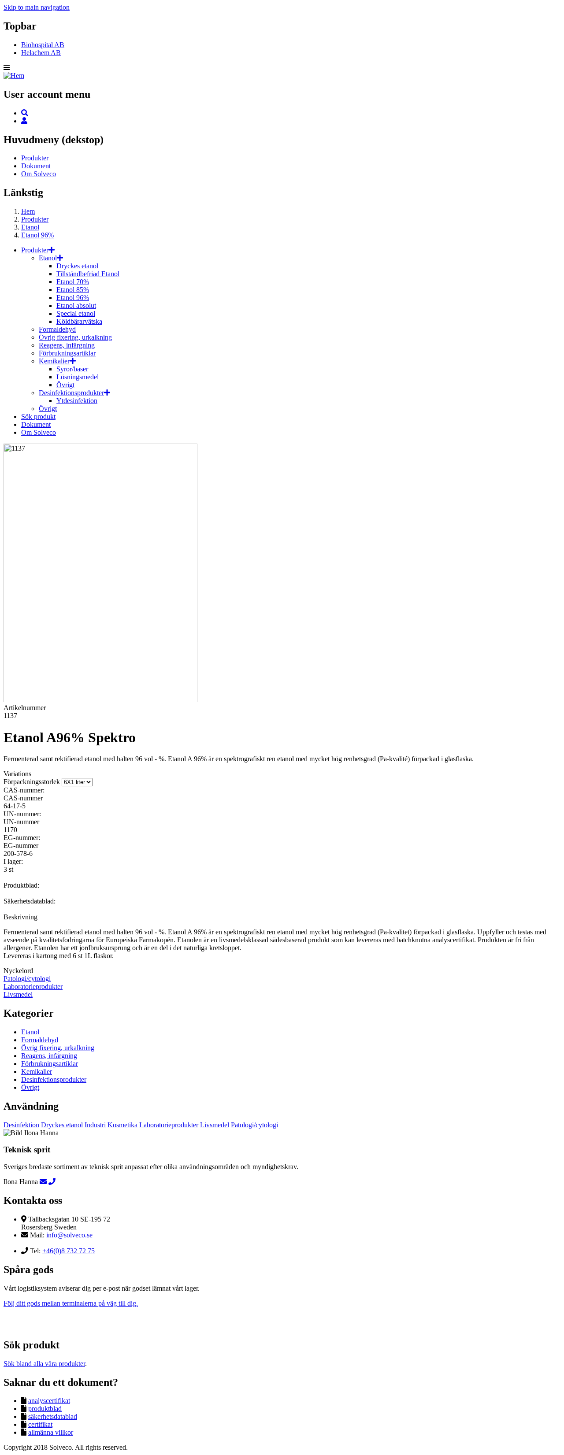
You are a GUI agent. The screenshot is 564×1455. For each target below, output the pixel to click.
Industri (95, 1125)
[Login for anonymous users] (24, 121)
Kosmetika (122, 1125)
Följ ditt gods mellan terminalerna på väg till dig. (71, 1303)
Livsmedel (18, 994)
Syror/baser (72, 369)
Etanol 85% (72, 289)
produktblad (45, 1408)
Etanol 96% (37, 235)
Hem (28, 211)
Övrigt (65, 385)
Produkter (34, 158)
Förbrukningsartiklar (67, 353)
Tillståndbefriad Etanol (87, 274)
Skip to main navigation (37, 7)
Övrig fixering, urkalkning (75, 337)
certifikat (40, 1424)
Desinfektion (21, 1125)
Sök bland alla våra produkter (44, 1363)
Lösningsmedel (77, 377)
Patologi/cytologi (27, 978)
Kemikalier (54, 361)
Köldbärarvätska (79, 321)
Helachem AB (41, 52)
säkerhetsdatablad (52, 1416)
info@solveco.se (69, 1235)
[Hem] (14, 75)
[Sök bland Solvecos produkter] (24, 113)
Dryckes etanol (77, 266)
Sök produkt (38, 416)
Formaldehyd (57, 329)
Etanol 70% (72, 281)
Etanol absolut (76, 305)
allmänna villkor (50, 1432)
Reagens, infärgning (67, 345)
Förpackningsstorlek (32, 781)
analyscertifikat (49, 1400)
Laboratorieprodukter (33, 986)
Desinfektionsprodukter (71, 392)
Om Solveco (38, 174)
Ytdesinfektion (76, 400)
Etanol (30, 227)
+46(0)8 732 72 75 (68, 1251)
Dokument (36, 166)
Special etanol (75, 313)
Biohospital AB (42, 44)
